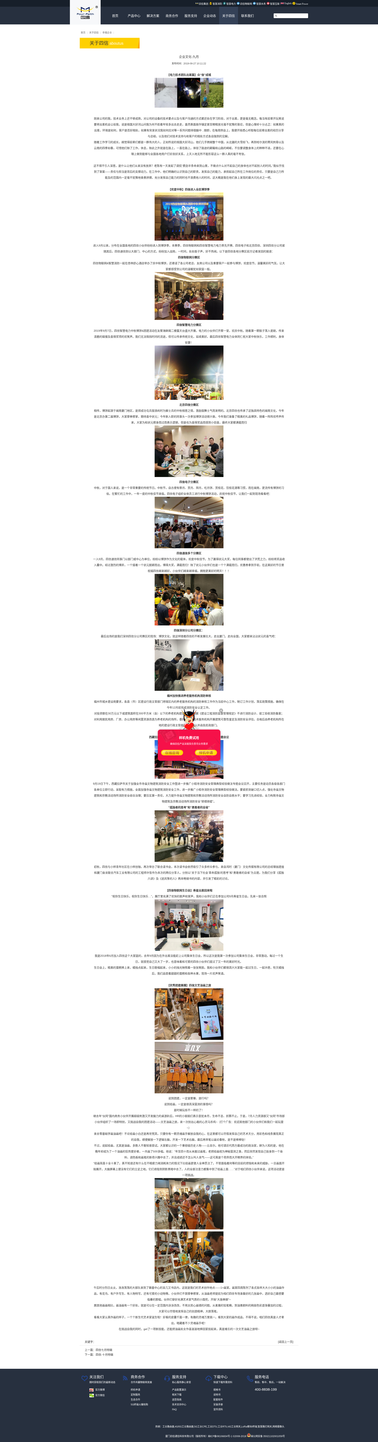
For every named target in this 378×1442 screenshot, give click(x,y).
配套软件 (218, 1399)
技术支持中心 (179, 1404)
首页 (115, 16)
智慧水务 (261, 4)
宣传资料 (218, 1409)
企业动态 (209, 16)
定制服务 (135, 1394)
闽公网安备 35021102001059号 (268, 1436)
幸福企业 (107, 32)
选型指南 (177, 1399)
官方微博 (100, 1389)
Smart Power (301, 4)
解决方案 (153, 16)
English (288, 3)
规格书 (216, 1389)
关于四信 (228, 16)
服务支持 (190, 16)
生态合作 (135, 1399)
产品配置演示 (179, 1389)
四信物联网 (246, 4)
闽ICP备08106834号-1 (220, 1436)
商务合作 (172, 16)
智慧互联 (275, 4)
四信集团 (203, 4)
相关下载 (177, 1394)
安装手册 (218, 1404)
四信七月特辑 (104, 1349)
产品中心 (134, 16)
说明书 (216, 1394)
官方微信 (100, 1395)
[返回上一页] (285, 1341)
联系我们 (247, 16)
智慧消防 (217, 4)
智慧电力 (231, 4)
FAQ (174, 1409)
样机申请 (135, 1389)
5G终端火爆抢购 (139, 1404)
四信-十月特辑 (104, 1354)
